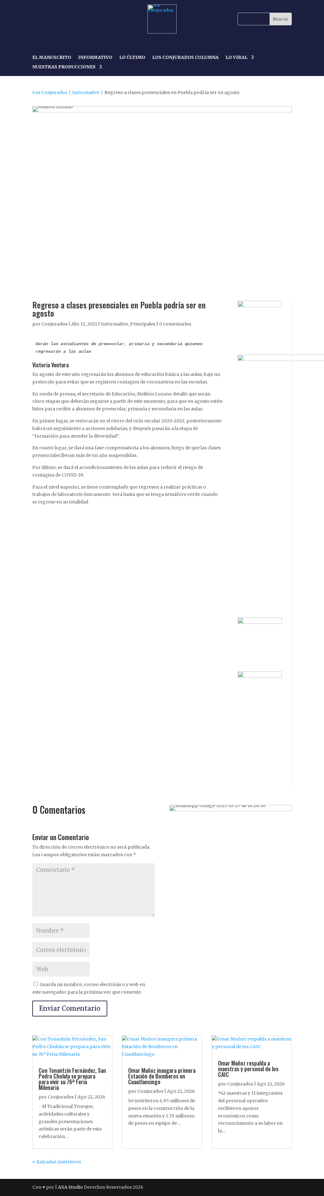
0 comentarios (175, 324)
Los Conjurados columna (185, 57)
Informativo (95, 57)
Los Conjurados (49, 92)
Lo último (132, 57)
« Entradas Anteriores (56, 1162)
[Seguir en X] (67, 19)
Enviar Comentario (69, 1008)
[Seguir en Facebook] (38, 19)
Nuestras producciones (64, 67)
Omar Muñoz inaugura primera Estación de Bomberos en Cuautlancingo (162, 1076)
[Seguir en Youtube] (81, 19)
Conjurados (54, 324)
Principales (142, 324)
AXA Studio (71, 1187)
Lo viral (236, 57)
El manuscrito (51, 57)
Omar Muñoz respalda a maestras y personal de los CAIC (248, 1069)
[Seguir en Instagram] (52, 19)
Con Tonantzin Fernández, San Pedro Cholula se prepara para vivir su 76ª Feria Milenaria (72, 1079)
